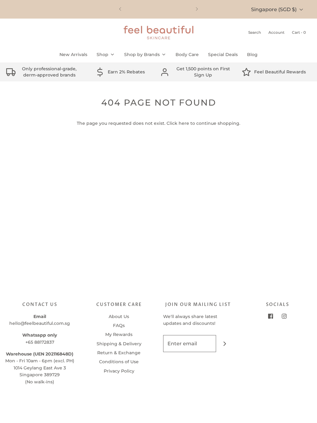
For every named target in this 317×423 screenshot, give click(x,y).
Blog (252, 54)
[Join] (224, 343)
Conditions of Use (119, 361)
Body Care (187, 54)
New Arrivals (73, 54)
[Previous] (120, 9)
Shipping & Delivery (119, 344)
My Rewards (118, 334)
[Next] (197, 9)
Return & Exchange (119, 352)
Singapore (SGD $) (274, 9)
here (184, 123)
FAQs (119, 325)
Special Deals (223, 54)
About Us (119, 316)
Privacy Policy (119, 371)
